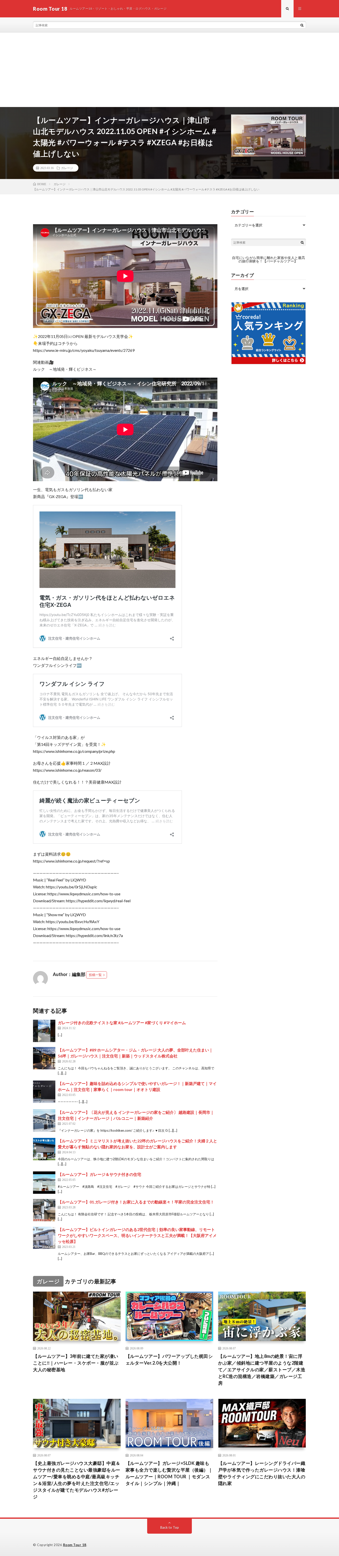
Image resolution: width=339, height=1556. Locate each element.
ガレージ (67, 167)
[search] (302, 25)
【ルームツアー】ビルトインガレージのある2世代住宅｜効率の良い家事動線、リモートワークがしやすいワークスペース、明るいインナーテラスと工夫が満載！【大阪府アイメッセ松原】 (137, 1235)
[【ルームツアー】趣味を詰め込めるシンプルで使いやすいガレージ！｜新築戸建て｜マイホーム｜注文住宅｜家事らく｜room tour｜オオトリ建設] (44, 1092)
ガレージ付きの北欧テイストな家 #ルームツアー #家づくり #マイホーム (122, 1022)
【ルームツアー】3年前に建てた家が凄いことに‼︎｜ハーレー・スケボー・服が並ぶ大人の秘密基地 (76, 1362)
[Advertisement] (169, 70)
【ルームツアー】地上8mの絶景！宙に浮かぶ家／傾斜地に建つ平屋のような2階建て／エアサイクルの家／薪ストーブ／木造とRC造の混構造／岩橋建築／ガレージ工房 (261, 1369)
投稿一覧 (95, 975)
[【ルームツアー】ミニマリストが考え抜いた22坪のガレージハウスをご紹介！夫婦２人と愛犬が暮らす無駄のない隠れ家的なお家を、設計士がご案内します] (44, 1149)
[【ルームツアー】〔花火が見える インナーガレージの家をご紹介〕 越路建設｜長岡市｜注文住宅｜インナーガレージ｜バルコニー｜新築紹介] (44, 1120)
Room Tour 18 (74, 1545)
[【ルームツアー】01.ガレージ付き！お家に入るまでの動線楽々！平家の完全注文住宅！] (44, 1210)
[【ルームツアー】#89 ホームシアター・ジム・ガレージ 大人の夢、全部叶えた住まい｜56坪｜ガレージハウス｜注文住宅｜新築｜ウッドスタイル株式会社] (44, 1058)
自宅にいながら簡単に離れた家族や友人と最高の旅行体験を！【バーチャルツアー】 (268, 259)
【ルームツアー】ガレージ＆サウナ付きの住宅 (99, 1174)
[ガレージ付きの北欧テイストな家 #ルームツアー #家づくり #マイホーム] (44, 1031)
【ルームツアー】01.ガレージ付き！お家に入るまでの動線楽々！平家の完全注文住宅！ (136, 1201)
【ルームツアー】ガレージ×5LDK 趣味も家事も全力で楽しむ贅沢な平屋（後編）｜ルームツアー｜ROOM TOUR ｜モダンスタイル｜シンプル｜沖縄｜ (169, 1473)
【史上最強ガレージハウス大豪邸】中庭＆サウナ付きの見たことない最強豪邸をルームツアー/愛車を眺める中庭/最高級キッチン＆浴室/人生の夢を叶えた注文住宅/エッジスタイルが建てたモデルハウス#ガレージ (76, 1479)
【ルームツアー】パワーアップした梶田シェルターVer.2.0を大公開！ (169, 1359)
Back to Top (169, 1527)
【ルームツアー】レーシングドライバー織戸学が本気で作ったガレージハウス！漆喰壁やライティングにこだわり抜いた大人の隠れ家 (261, 1473)
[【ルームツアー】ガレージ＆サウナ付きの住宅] (44, 1182)
